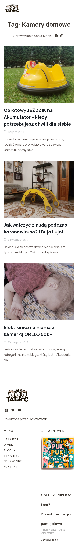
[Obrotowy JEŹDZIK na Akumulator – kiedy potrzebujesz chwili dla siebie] (39, 74)
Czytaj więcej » (49, 539)
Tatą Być (11, 439)
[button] (70, 8)
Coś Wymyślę (38, 419)
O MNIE (9, 444)
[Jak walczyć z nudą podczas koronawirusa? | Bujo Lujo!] (39, 189)
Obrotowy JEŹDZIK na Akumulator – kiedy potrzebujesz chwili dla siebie (37, 117)
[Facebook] (56, 35)
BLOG (8, 450)
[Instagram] (62, 35)
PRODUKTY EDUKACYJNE (13, 458)
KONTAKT (10, 467)
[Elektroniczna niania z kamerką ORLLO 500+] (39, 291)
